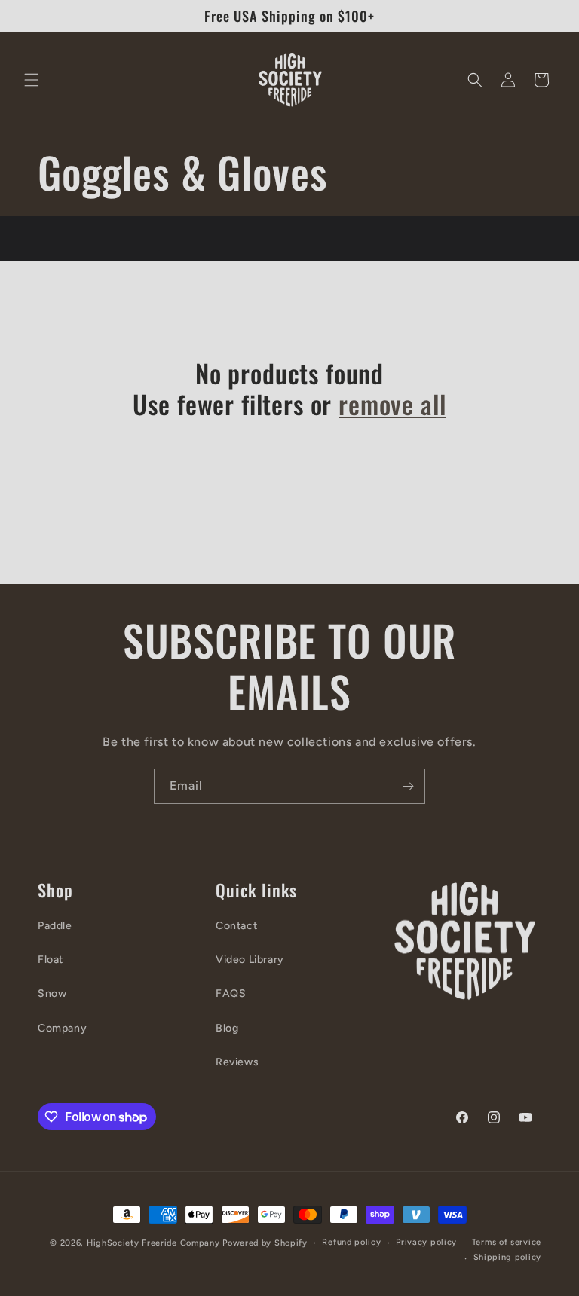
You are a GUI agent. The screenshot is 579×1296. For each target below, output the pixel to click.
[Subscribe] (407, 786)
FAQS (231, 993)
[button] (31, 79)
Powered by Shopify (265, 1243)
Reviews (237, 1062)
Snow (52, 993)
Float (50, 959)
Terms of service (506, 1242)
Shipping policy (507, 1257)
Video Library (250, 959)
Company (62, 1028)
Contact (236, 925)
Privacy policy (426, 1242)
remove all (392, 404)
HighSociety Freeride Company (154, 1243)
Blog (227, 1028)
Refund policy (351, 1242)
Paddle (55, 925)
